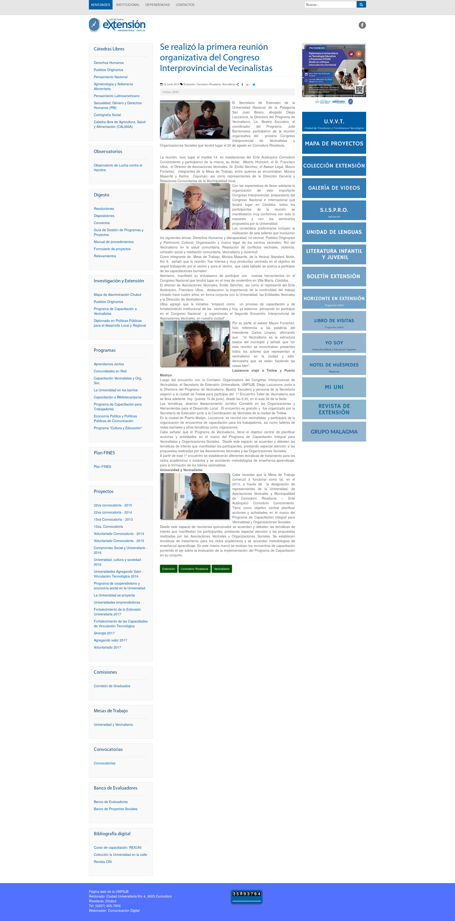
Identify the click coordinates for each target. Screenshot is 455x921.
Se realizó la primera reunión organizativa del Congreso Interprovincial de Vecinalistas (216, 58)
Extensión (168, 569)
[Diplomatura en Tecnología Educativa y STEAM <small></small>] (334, 74)
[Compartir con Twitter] (253, 84)
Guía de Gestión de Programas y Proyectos (118, 232)
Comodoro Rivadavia (194, 569)
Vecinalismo (222, 569)
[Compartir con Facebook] (242, 84)
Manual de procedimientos (114, 241)
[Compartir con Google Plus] (248, 84)
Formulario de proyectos (112, 248)
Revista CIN (103, 861)
